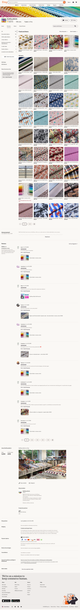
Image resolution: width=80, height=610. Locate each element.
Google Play (15, 601)
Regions (76, 606)
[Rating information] (7, 22)
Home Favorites (33, 5)
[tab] (9, 31)
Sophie (22, 304)
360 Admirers (4, 64)
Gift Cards (61, 5)
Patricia (22, 362)
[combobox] (35, 2)
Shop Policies (22, 26)
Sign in (69, 2)
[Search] (64, 2)
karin (22, 247)
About (15, 26)
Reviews (9, 26)
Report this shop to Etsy (6, 69)
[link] (20, 224)
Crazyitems (23, 266)
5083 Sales (4, 62)
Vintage (48, 5)
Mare (22, 285)
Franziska (22, 401)
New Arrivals (24, 5)
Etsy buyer (23, 420)
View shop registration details (27, 569)
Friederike (23, 343)
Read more (47, 236)
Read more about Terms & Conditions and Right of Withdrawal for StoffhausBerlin (36, 560)
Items (3, 26)
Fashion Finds (41, 5)
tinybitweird (23, 382)
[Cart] (76, 2)
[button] (65, 20)
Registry (54, 5)
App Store (6, 601)
